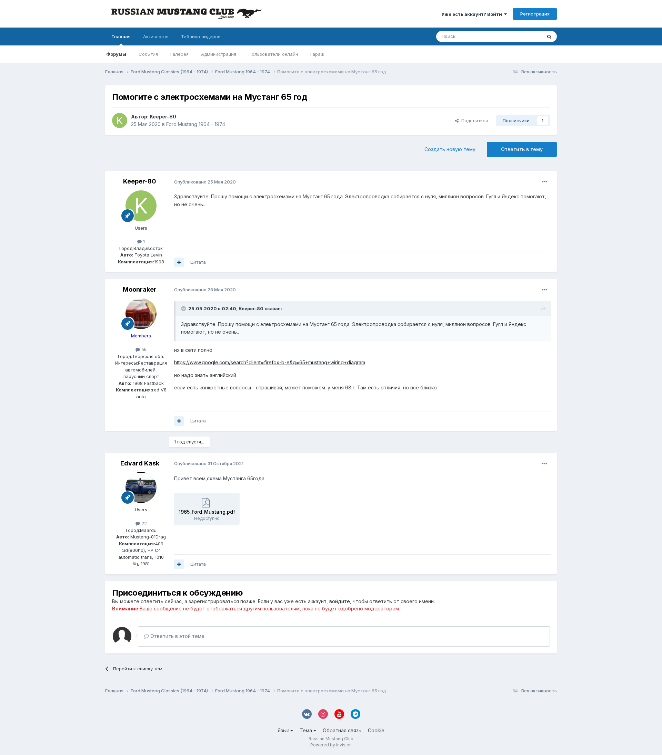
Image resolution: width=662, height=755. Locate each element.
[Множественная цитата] (179, 262)
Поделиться (473, 120)
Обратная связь (342, 730)
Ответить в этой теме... (178, 636)
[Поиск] (549, 36)
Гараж (317, 54)
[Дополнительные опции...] (544, 182)
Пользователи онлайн (273, 54)
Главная (121, 36)
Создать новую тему (449, 149)
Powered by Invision (331, 744)
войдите (339, 601)
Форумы (116, 54)
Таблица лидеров (201, 36)
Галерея (179, 54)
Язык (284, 730)
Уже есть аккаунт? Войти (472, 14)
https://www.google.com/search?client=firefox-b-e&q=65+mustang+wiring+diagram (269, 362)
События (148, 54)
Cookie (376, 730)
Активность (156, 36)
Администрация (218, 54)
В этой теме (520, 36)
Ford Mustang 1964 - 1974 (195, 124)
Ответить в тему (522, 149)
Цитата (198, 262)
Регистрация (535, 14)
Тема (306, 730)
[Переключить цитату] (184, 308)
